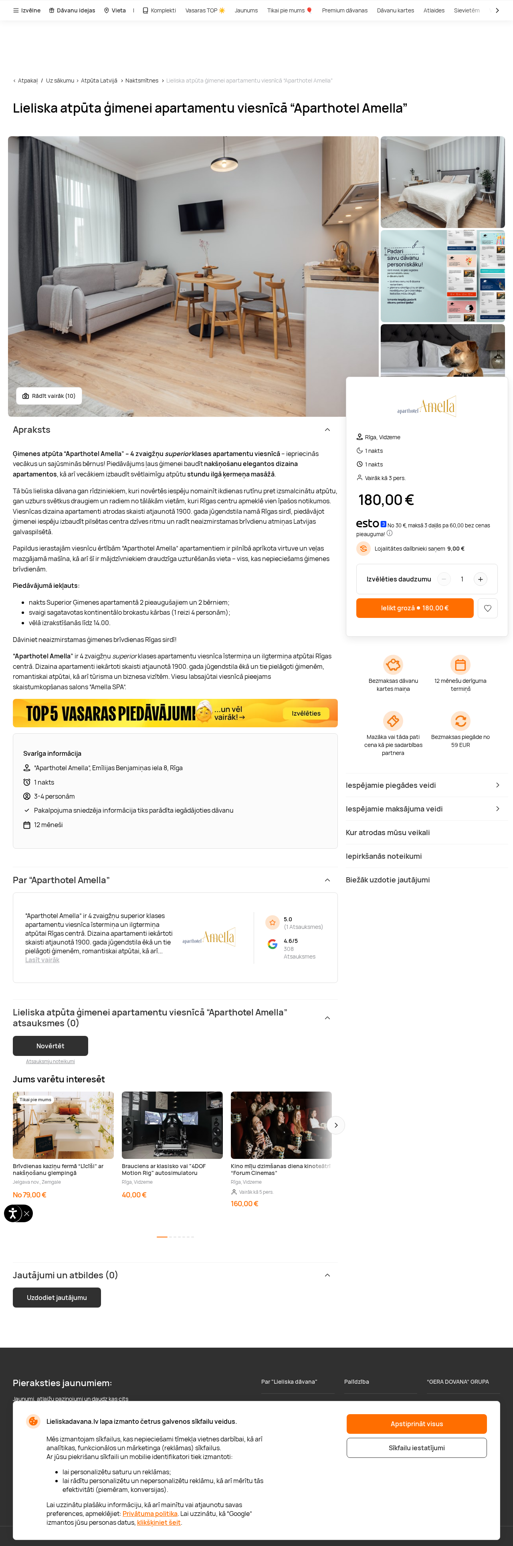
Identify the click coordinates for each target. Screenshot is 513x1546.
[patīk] (488, 608)
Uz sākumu (60, 80)
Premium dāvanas (345, 10)
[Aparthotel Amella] (427, 408)
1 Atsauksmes (303, 926)
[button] (336, 1125)
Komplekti (163, 10)
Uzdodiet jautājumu (57, 1297)
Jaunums (246, 10)
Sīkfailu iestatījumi (417, 1447)
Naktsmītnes (141, 80)
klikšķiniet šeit (159, 1522)
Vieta (119, 10)
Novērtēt (50, 1045)
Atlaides (434, 10)
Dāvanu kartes (395, 10)
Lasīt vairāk (42, 959)
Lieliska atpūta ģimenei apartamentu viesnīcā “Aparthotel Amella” (249, 80)
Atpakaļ (28, 80)
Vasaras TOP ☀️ (205, 10)
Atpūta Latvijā (99, 80)
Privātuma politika (150, 1513)
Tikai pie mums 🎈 (290, 10)
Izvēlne (30, 10)
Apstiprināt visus (417, 1423)
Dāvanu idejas (76, 10)
